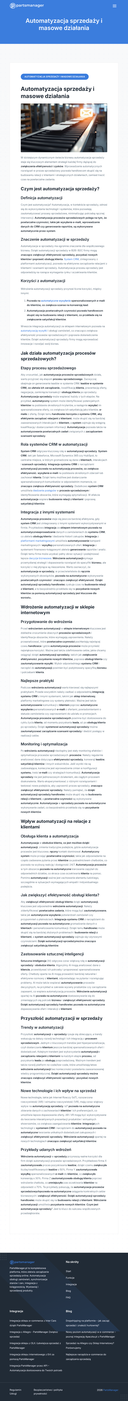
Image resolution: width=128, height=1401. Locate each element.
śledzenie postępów (44, 490)
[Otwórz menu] (114, 6)
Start (68, 1271)
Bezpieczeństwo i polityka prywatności (48, 1391)
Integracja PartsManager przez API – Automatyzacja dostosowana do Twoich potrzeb (36, 1368)
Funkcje (70, 1277)
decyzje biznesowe (40, 558)
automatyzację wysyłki (34, 330)
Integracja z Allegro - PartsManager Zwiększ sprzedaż (34, 1334)
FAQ (68, 1297)
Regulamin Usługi (15, 1391)
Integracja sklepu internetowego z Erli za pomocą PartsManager (32, 1357)
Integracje (71, 1284)
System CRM (71, 259)
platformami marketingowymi (38, 540)
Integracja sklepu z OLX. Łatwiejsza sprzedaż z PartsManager (35, 1345)
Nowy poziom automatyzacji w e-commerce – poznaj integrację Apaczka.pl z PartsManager (91, 1334)
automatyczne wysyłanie (56, 300)
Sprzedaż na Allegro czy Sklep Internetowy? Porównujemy (90, 1345)
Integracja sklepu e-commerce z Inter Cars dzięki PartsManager (33, 1323)
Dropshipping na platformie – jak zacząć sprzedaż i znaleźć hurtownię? (87, 1323)
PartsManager (110, 1390)
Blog (68, 1290)
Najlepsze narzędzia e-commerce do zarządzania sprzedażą (86, 1357)
